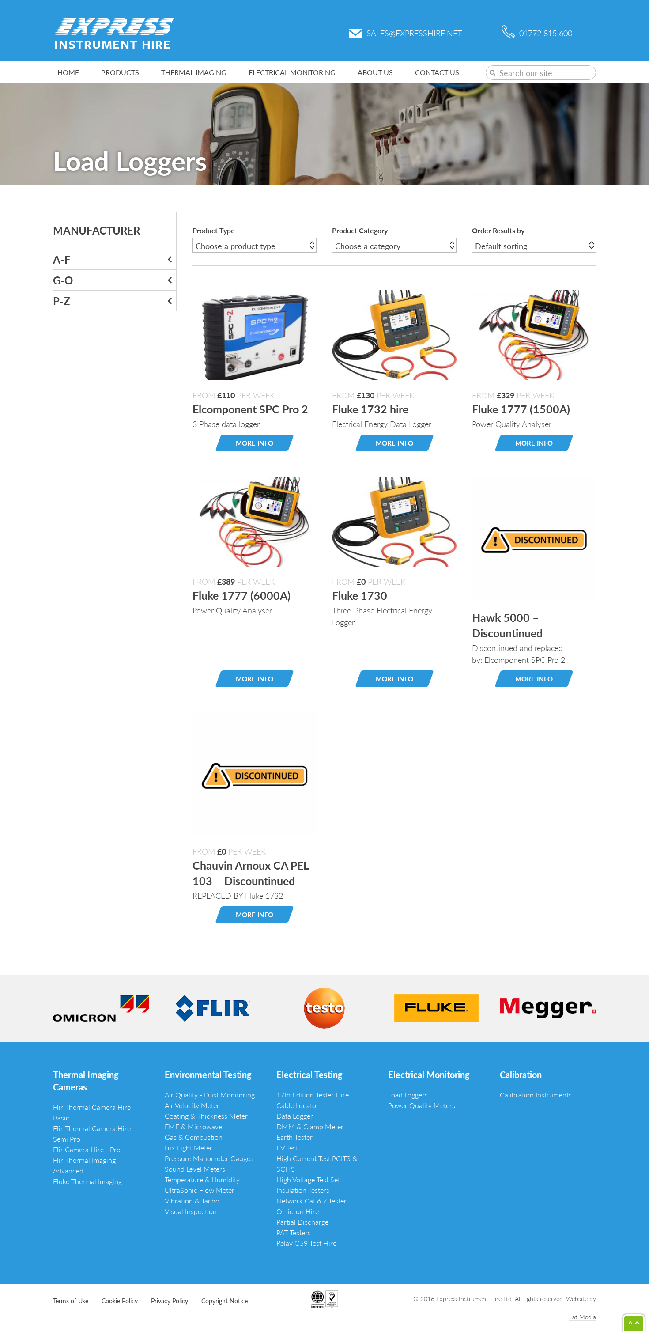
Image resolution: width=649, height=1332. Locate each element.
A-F (62, 259)
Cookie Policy (120, 1300)
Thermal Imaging (193, 72)
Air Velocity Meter (192, 1105)
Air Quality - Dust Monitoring (210, 1095)
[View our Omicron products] (101, 1007)
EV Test (287, 1148)
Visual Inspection (191, 1211)
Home (68, 72)
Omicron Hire (297, 1211)
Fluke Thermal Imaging (87, 1181)
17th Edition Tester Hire (312, 1095)
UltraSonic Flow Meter (199, 1190)
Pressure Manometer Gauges (209, 1158)
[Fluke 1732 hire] (394, 333)
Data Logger (294, 1116)
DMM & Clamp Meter (309, 1126)
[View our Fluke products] (436, 1007)
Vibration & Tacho (192, 1201)
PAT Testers (293, 1232)
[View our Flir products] (213, 1007)
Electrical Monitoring (292, 72)
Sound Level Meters (195, 1169)
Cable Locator (297, 1105)
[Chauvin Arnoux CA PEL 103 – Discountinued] (254, 773)
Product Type (213, 230)
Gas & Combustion (194, 1137)
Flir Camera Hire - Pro (87, 1149)
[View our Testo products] (324, 1007)
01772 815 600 (545, 32)
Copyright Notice (224, 1300)
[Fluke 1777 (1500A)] (534, 333)
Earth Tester (294, 1137)
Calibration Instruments (536, 1095)
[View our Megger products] (548, 1007)
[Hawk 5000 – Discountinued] (534, 537)
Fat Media (582, 1317)
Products (120, 72)
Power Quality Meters (421, 1105)
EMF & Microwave (193, 1126)
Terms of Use (70, 1300)
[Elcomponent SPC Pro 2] (254, 333)
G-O (63, 280)
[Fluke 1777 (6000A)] (254, 520)
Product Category (360, 230)
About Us (375, 72)
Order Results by (498, 230)
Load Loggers (408, 1095)
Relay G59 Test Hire (306, 1243)
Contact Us (437, 72)
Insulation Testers (302, 1190)
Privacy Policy (169, 1300)
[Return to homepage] (113, 32)
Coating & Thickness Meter (206, 1116)
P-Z (61, 300)
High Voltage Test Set (308, 1179)
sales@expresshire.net (414, 32)
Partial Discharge (302, 1222)
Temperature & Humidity (202, 1179)
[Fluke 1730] (394, 520)
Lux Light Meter (188, 1148)
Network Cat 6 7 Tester (311, 1201)
